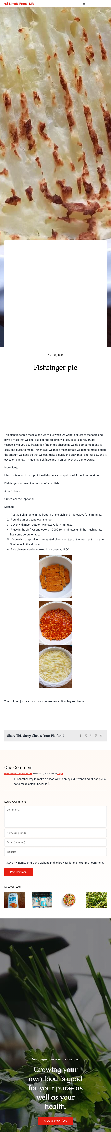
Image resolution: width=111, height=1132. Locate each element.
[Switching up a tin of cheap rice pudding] (42, 900)
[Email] (101, 736)
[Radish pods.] (96, 900)
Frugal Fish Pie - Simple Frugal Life (18, 773)
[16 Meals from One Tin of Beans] (14, 900)
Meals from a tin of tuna (69, 893)
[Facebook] (80, 736)
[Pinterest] (96, 736)
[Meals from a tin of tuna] (69, 900)
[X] (85, 736)
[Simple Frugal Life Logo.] (19, 3)
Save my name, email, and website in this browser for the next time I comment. (55, 863)
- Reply (60, 773)
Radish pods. (96, 895)
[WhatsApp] (90, 736)
